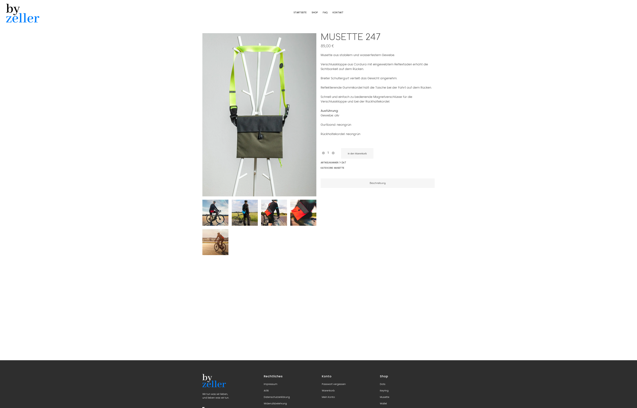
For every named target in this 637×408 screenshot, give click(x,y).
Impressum (270, 384)
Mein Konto (328, 397)
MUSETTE (339, 168)
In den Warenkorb (357, 153)
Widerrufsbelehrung (275, 403)
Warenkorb (328, 390)
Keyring (384, 390)
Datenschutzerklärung (277, 397)
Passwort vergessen (334, 384)
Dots (382, 384)
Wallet (383, 403)
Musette (384, 397)
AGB (266, 390)
